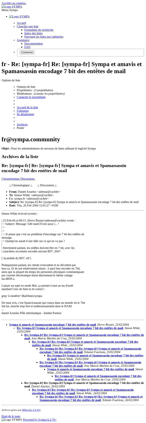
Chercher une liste (27, 26)
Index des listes (33, 33)
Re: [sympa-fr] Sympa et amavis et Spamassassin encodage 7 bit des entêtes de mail (70, 328)
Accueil (21, 23)
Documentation (33, 43)
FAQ (27, 47)
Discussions (27, 178)
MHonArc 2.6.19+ (31, 410)
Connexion (27, 52)
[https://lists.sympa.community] (12, 6)
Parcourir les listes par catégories (43, 36)
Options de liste (26, 86)
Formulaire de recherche (38, 29)
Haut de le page (11, 416)
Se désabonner (25, 114)
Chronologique (11, 178)
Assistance (23, 40)
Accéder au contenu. (14, 3)
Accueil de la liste (27, 107)
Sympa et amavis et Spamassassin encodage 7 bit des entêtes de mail (52, 324)
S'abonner (23, 110)
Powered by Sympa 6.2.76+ (40, 419)
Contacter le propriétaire (31, 97)
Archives (22, 124)
